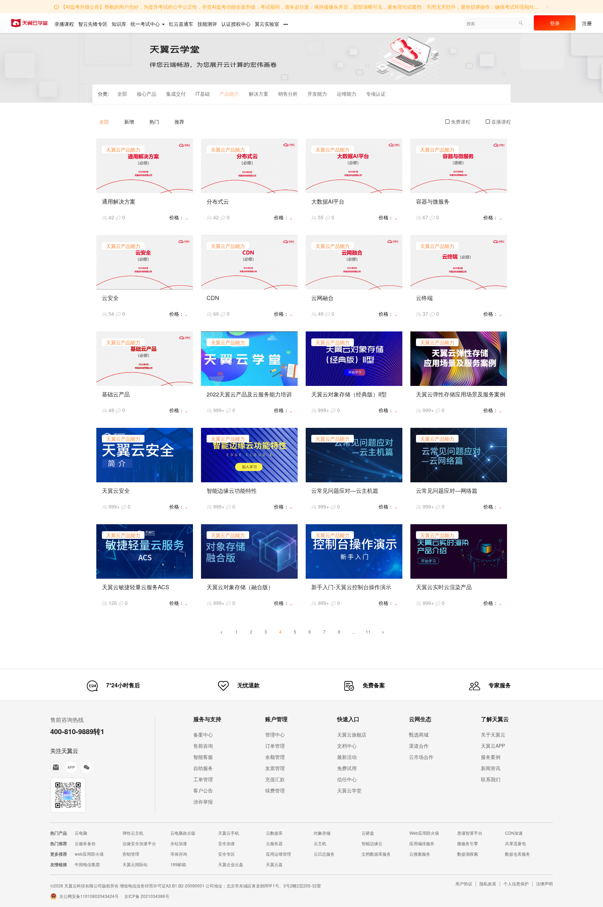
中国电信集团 (87, 864)
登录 (555, 23)
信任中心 (347, 779)
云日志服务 (324, 854)
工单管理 (203, 779)
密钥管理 (130, 854)
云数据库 (274, 833)
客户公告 (203, 790)
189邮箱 (178, 864)
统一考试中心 (146, 23)
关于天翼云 (493, 734)
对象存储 (322, 833)
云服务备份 (85, 843)
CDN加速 (514, 833)
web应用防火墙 (89, 854)
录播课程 (64, 23)
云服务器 (274, 843)
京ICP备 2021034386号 (146, 896)
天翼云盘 (274, 864)
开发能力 (317, 93)
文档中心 (347, 745)
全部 (122, 93)
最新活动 (347, 756)
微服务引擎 (467, 843)
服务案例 (490, 756)
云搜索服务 (419, 854)
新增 (129, 121)
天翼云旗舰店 (351, 734)
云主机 (320, 843)
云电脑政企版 (182, 833)
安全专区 (226, 854)
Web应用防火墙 (424, 833)
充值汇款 (275, 779)
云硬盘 (368, 833)
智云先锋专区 (92, 23)
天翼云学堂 (349, 790)
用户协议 (463, 883)
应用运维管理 (278, 854)
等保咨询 (178, 854)
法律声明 (544, 883)
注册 (587, 23)
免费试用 (347, 768)
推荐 (179, 121)
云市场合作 (421, 756)
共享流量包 (515, 843)
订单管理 (275, 745)
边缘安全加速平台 (139, 843)
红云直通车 (181, 23)
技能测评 (207, 23)
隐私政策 (487, 883)
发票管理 (275, 768)
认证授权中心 (236, 23)
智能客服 (203, 756)
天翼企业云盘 (230, 864)
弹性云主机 (132, 833)
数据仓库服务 (517, 854)
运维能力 (346, 93)
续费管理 (275, 790)
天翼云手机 (228, 833)
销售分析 (288, 93)
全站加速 (178, 843)
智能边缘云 (372, 843)
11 (368, 632)
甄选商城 (419, 734)
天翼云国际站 (135, 864)
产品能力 (229, 93)
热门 (154, 121)
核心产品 (146, 93)
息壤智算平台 (469, 833)
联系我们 (490, 779)
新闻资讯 (490, 768)
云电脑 (81, 833)
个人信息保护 (516, 883)
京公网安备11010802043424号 (89, 896)
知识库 (119, 23)
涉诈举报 (203, 801)
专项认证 (376, 93)
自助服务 (203, 768)
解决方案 (258, 93)
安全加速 (226, 843)
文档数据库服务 (376, 854)
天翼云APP (493, 745)
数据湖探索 (467, 854)
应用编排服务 (421, 843)
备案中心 (203, 734)
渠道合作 (419, 745)
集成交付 (176, 93)
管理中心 (275, 734)
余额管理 (275, 756)
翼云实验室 (267, 23)
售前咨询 (203, 745)
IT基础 (202, 93)
